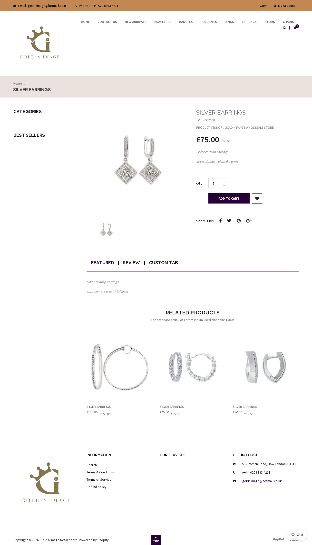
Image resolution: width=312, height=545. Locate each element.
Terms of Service (99, 479)
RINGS (229, 21)
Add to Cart (229, 198)
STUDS (269, 21)
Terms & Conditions (101, 472)
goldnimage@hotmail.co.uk (262, 481)
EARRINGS (249, 21)
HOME (85, 21)
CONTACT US (107, 21)
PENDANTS (209, 21)
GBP (258, 5)
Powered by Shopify (94, 540)
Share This (205, 220)
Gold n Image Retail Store (59, 540)
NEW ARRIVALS (135, 21)
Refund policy (97, 487)
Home (17, 83)
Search (92, 465)
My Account (286, 5)
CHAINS (288, 21)
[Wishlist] (257, 198)
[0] (294, 28)
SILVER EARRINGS (99, 406)
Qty (199, 183)
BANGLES (186, 21)
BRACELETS (162, 21)
